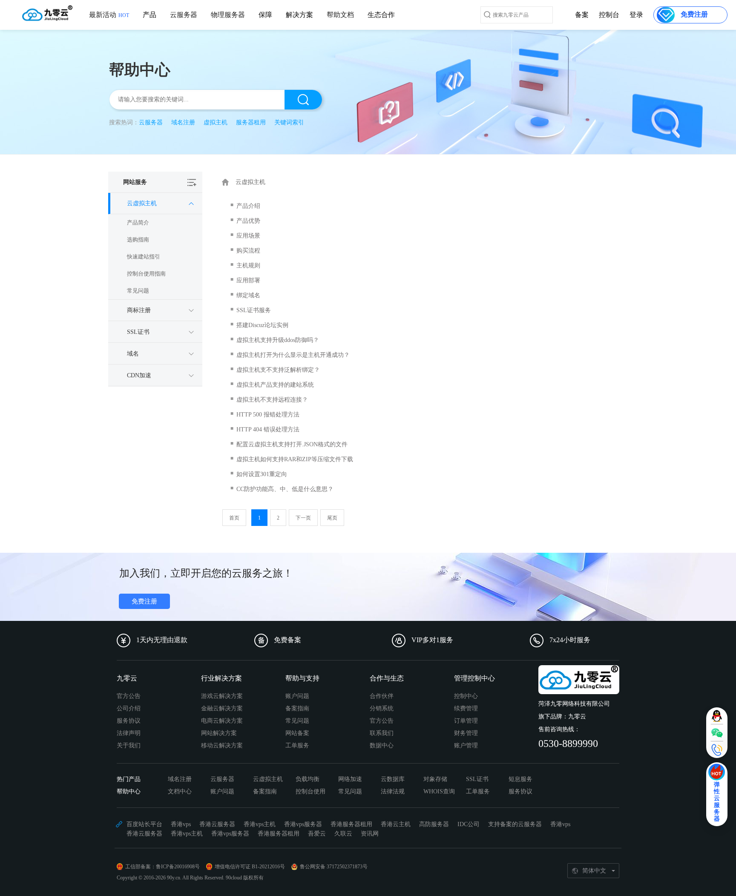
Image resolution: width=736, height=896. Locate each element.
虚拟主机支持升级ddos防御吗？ (277, 340)
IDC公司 (468, 824)
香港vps (181, 824)
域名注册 (183, 122)
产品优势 (248, 221)
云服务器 (183, 14)
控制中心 (466, 696)
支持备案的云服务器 (515, 824)
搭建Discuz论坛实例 (262, 325)
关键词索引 (289, 122)
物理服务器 (228, 14)
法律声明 (129, 733)
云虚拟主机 (268, 779)
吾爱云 (317, 833)
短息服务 (520, 779)
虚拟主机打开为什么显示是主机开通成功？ (293, 355)
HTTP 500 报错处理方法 (267, 414)
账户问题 (297, 696)
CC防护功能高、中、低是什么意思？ (285, 489)
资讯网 (370, 833)
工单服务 (297, 745)
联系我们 (382, 733)
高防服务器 (434, 824)
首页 (234, 518)
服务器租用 (251, 122)
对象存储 (435, 779)
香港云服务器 (217, 824)
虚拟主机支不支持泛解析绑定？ (278, 370)
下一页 (303, 518)
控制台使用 (310, 791)
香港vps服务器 (303, 824)
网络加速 (350, 779)
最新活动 (109, 14)
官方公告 (129, 696)
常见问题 (138, 290)
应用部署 (248, 280)
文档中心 (180, 791)
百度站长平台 (144, 824)
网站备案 (297, 733)
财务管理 (466, 733)
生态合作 (381, 14)
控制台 (609, 14)
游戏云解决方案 (222, 696)
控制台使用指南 (146, 273)
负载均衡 (307, 779)
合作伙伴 (382, 696)
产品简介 (138, 222)
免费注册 (144, 601)
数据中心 (382, 745)
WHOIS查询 (439, 791)
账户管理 (466, 745)
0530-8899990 (568, 743)
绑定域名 (248, 295)
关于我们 (129, 745)
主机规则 (248, 265)
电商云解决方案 (222, 721)
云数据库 (393, 779)
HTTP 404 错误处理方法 (267, 429)
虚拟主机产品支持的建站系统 (275, 385)
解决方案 (299, 14)
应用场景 (248, 236)
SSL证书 (477, 779)
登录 (636, 14)
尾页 (332, 518)
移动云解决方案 (222, 745)
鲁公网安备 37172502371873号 (334, 867)
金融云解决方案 (222, 708)
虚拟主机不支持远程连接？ (272, 399)
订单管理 (466, 721)
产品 (149, 14)
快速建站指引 (143, 256)
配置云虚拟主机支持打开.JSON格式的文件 (292, 444)
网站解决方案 (219, 733)
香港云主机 (396, 824)
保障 (265, 14)
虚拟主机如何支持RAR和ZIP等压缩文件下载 (294, 459)
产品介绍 (248, 206)
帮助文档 (340, 14)
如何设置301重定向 (261, 474)
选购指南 (138, 239)
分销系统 (382, 708)
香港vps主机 (260, 824)
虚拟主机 (215, 122)
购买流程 (248, 250)
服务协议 (129, 721)
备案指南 (297, 708)
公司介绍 (129, 708)
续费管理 (466, 708)
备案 (582, 14)
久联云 (343, 833)
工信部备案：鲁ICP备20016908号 (162, 867)
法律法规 (393, 791)
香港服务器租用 (351, 824)
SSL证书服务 (253, 310)
